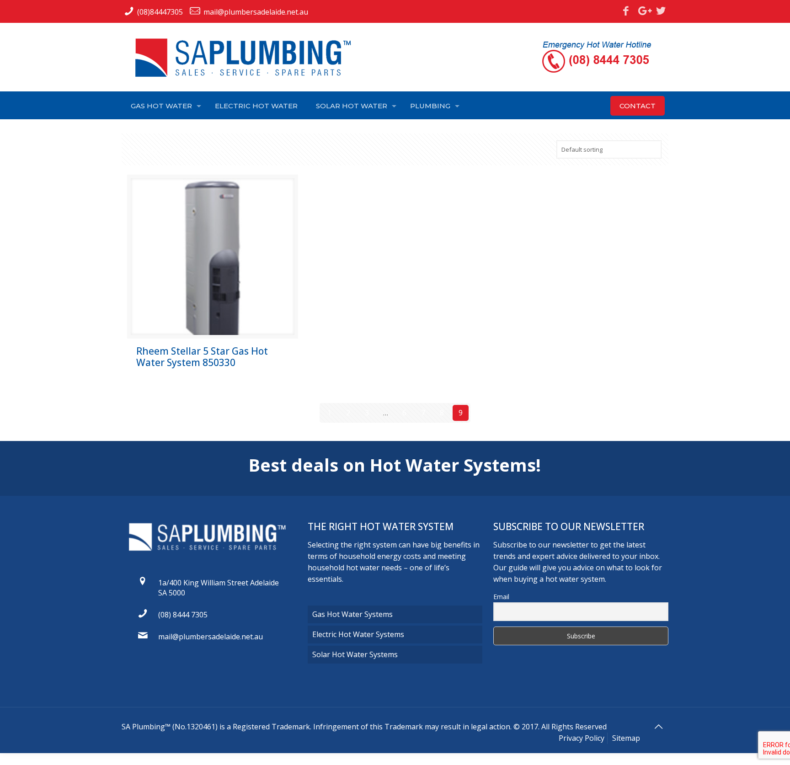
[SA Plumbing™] (247, 57)
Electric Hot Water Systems (358, 634)
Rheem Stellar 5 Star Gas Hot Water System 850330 (202, 357)
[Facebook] (626, 10)
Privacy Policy (581, 738)
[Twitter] (661, 10)
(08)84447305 (160, 12)
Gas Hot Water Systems (352, 614)
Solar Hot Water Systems (355, 654)
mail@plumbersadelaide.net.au (255, 12)
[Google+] (643, 10)
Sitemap (626, 738)
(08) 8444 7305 (183, 615)
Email (501, 596)
